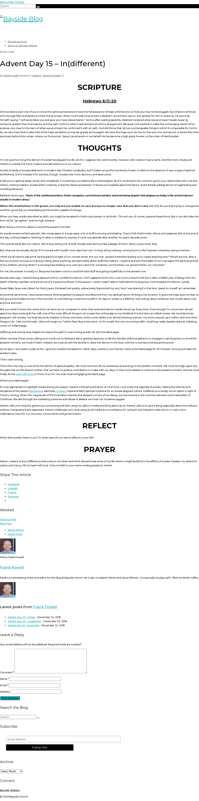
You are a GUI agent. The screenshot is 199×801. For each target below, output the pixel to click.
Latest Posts (15, 534)
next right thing (25, 374)
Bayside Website (10, 790)
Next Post (6, 523)
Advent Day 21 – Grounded (23, 625)
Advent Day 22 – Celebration (24, 621)
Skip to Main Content (12, 2)
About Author (16, 530)
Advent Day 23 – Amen (21, 617)
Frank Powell (10, 75)
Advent (36, 75)
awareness (36, 391)
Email (4, 685)
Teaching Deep (51, 75)
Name (4, 678)
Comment (7, 672)
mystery (61, 391)
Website (5, 691)
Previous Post (8, 519)
